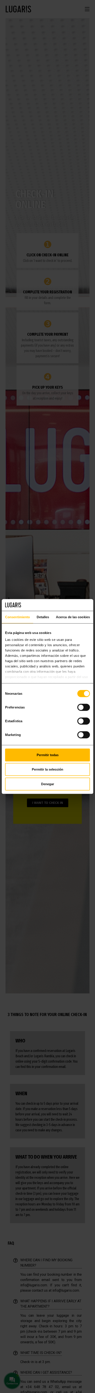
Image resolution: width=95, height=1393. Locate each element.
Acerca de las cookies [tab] (73, 617)
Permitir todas (48, 755)
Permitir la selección (47, 769)
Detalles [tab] (43, 617)
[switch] (83, 707)
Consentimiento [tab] (17, 617)
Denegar (47, 784)
